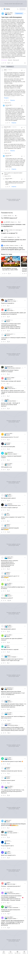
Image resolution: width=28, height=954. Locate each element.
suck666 (5, 237)
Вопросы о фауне (12, 454)
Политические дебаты (13, 893)
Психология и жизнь (13, 725)
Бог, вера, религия (12, 832)
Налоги (9, 714)
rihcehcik (5, 215)
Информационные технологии (14, 505)
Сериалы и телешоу (14, 245)
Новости (12, 222)
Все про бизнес (12, 401)
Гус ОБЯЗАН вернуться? (9, 218)
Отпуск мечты (11, 388)
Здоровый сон (11, 237)
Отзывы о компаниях (13, 907)
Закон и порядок (12, 656)
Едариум (10, 689)
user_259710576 (7, 222)
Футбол (9, 215)
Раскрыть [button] (6, 97)
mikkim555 (6, 229)
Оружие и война (12, 918)
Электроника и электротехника (14, 368)
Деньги (9, 14)
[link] (10, 265)
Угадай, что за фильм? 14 (9, 233)
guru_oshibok (6, 245)
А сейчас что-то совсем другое (15, 229)
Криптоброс (10, 310)
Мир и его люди (12, 301)
